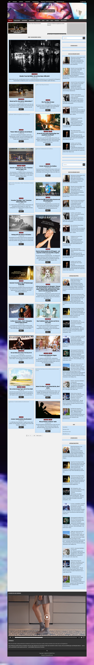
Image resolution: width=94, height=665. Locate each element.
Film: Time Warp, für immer (48, 101)
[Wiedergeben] (10, 636)
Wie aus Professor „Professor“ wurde (48, 420)
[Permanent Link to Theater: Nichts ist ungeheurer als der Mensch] (21, 120)
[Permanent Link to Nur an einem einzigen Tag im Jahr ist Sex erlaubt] (21, 376)
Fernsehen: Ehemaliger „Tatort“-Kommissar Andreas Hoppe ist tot (21, 200)
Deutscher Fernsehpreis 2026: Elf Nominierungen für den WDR (21, 282)
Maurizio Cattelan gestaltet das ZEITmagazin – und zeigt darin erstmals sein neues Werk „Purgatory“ (48, 251)
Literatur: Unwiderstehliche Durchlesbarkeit (21, 418)
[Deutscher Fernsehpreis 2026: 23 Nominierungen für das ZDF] (66, 313)
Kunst (43, 20)
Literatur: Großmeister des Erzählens (48, 165)
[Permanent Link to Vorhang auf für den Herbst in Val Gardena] (21, 222)
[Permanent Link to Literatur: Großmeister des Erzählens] (48, 154)
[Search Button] (47, 650)
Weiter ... (21, 108)
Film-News (38, 20)
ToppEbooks (15, 1)
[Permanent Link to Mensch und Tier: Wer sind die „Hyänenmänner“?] (21, 90)
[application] (47, 616)
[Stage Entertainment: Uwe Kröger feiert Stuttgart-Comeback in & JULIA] (66, 284)
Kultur (48, 99)
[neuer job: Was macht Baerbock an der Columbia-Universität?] (66, 87)
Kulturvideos (24, 20)
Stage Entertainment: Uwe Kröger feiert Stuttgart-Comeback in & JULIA (76, 280)
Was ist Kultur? (64, 20)
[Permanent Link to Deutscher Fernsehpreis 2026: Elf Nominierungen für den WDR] (21, 272)
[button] (47, 616)
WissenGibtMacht (35, 1)
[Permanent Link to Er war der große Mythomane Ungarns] (48, 343)
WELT (51, 130)
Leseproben (21, 1)
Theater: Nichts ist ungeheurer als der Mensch (21, 131)
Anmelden (65, 426)
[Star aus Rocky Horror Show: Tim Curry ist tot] (66, 112)
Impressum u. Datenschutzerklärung (47, 1)
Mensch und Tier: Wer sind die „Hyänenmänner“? (18, 31)
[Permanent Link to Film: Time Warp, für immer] (48, 90)
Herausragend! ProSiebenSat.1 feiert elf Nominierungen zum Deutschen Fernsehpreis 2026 (77, 351)
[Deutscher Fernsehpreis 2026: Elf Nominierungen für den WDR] (66, 299)
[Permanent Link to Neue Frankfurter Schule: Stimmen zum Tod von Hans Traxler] (48, 310)
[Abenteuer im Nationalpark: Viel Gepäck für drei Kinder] (66, 62)
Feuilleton (57, 20)
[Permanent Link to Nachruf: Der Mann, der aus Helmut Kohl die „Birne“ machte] (48, 375)
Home (9, 1)
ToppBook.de (11, 639)
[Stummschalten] (81, 636)
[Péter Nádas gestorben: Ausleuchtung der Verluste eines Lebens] (66, 135)
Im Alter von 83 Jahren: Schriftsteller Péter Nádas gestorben (76, 144)
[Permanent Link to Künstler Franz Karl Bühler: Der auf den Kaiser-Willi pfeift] (34, 55)
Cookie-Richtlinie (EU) (60, 1)
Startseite (10, 20)
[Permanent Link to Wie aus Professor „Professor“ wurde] (48, 408)
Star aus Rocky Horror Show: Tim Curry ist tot (21, 352)
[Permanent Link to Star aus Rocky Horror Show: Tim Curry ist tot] (21, 342)
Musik (52, 20)
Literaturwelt (27, 1)
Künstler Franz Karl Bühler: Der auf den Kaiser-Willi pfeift (35, 75)
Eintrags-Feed (66, 428)
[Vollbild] (83, 636)
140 (34, 434)
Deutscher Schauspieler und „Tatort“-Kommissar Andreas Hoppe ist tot (21, 167)
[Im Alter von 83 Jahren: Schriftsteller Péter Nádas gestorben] (66, 148)
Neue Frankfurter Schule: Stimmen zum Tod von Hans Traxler (48, 320)
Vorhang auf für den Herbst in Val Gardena (21, 233)
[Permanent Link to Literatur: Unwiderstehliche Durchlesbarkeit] (21, 407)
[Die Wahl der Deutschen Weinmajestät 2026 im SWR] (66, 413)
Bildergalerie (31, 20)
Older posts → (39, 434)
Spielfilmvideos (17, 20)
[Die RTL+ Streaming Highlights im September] (66, 386)
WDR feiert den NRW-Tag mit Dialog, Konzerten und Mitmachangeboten (48, 199)
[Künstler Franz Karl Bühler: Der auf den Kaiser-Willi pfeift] (66, 73)
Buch (47, 20)
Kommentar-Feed (67, 430)
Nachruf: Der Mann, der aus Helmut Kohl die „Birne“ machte (48, 386)
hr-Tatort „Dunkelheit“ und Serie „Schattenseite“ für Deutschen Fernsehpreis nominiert (78, 337)
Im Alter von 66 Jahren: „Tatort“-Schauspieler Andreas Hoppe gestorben (21, 320)
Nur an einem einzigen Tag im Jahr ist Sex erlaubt (21, 388)
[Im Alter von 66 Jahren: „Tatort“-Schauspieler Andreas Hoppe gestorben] (66, 99)
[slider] (46, 636)
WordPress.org (66, 432)
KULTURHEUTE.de (47, 11)
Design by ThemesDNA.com (47, 654)
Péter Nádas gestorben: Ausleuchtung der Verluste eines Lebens (78, 131)
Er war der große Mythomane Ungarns (48, 354)
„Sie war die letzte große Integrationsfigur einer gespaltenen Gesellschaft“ (48, 133)
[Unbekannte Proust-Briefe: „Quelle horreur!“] (66, 123)
